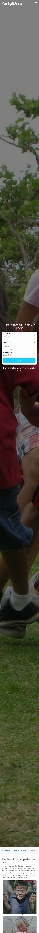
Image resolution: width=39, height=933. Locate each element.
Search (19, 361)
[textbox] (20, 355)
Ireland (25, 850)
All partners (6, 850)
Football (16, 850)
